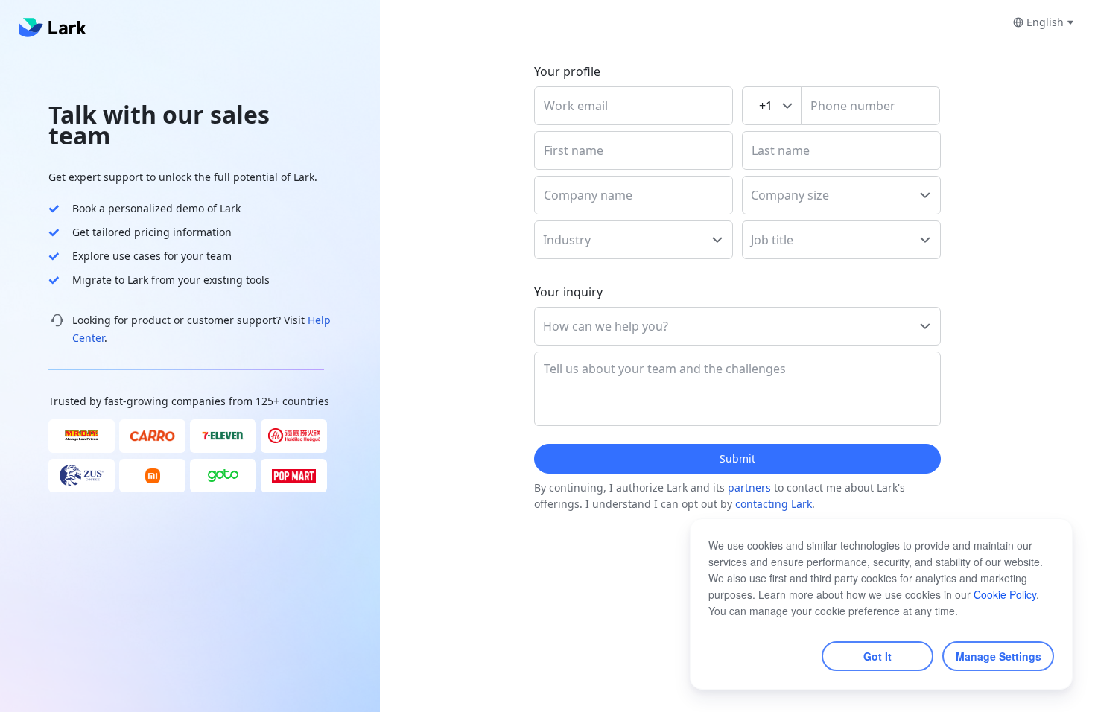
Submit (737, 458)
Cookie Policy (1005, 594)
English (1045, 22)
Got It (877, 656)
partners (749, 487)
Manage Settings (998, 656)
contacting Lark (773, 504)
